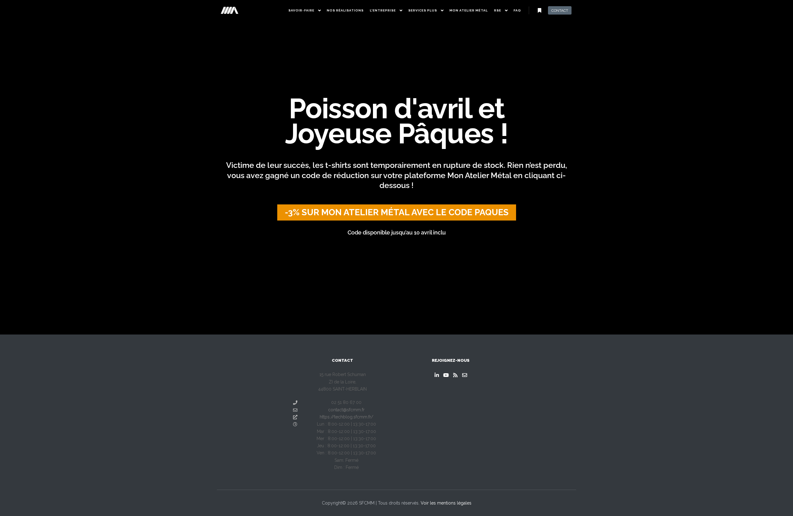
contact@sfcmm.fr (346, 409)
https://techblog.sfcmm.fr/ (346, 416)
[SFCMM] (229, 10)
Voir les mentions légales (446, 503)
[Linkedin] (437, 375)
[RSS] (455, 375)
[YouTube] (446, 375)
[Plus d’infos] (539, 11)
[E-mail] (465, 375)
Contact (559, 10)
